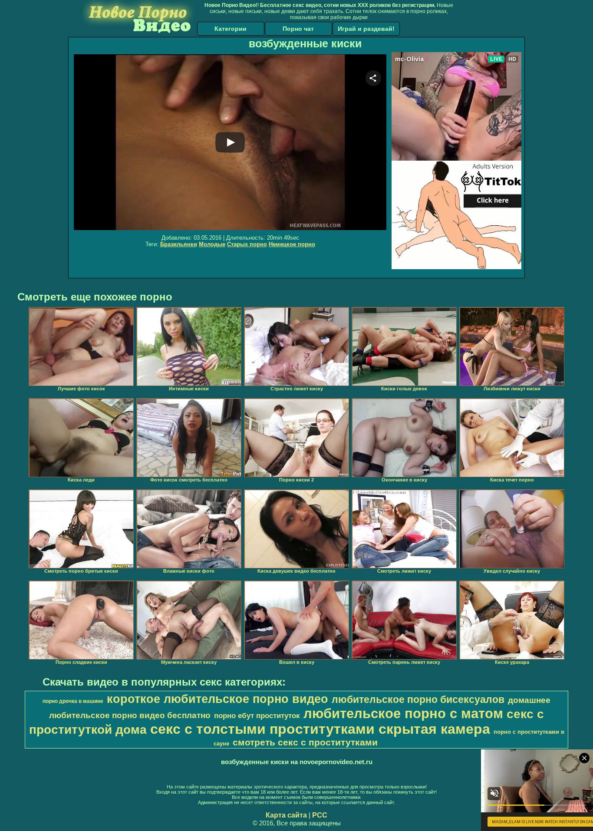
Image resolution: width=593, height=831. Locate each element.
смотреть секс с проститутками (305, 742)
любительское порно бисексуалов (418, 699)
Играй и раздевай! (366, 28)
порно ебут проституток (257, 715)
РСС (319, 815)
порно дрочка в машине (73, 701)
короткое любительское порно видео (217, 699)
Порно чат (298, 28)
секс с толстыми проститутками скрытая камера (320, 729)
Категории (230, 28)
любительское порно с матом (403, 713)
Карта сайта (286, 815)
